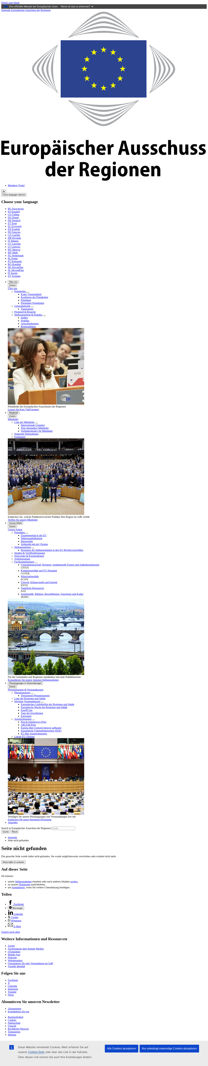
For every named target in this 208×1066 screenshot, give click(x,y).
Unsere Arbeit (15, 523)
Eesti (12, 223)
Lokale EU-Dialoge (24, 736)
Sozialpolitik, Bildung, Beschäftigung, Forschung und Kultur (52, 594)
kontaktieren (18, 887)
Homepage (25, 884)
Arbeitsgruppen (22, 558)
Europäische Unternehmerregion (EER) (41, 730)
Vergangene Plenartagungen (35, 695)
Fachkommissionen (24, 561)
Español (14, 211)
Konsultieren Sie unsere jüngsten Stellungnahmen (33, 680)
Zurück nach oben (10, 932)
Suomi (12, 273)
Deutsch (14, 220)
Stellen (24, 317)
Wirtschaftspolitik (30, 576)
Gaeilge (14, 235)
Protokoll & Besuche (25, 311)
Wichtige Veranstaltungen (27, 701)
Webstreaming (15, 960)
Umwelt (12, 1026)
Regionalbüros (28, 326)
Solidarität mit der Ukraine (34, 544)
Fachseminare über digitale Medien (26, 948)
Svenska (14, 276)
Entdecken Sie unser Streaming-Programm (29, 819)
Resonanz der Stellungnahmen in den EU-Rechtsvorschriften (52, 550)
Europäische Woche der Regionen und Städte (44, 707)
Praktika (25, 320)
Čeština (13, 214)
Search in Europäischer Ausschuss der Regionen (26, 828)
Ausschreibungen (30, 323)
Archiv (11, 945)
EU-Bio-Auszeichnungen (34, 733)
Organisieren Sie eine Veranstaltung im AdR (30, 963)
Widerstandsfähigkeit (31, 538)
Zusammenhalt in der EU (34, 535)
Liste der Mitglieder (24, 422)
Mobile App (14, 954)
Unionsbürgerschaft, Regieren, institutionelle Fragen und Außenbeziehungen (60, 564)
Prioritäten (20, 532)
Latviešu (14, 243)
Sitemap (12, 1034)
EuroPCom (26, 710)
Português (15, 261)
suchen (74, 881)
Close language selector (14, 194)
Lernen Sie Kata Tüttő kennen (23, 409)
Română (14, 264)
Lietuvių (14, 246)
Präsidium (26, 300)
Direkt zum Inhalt (10, 2)
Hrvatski (14, 238)
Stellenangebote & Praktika (28, 314)
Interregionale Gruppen (33, 425)
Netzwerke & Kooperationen (29, 556)
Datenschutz (14, 1023)
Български (16, 208)
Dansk (13, 217)
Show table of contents (13, 862)
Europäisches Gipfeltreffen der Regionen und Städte (47, 704)
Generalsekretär (22, 306)
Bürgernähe (27, 541)
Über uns (13, 282)
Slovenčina (15, 267)
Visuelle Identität (16, 966)
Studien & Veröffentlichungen (29, 553)
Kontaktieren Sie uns (18, 1011)
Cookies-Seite (36, 1052)
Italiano (13, 241)
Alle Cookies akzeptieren (121, 1048)
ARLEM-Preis (28, 724)
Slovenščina (16, 270)
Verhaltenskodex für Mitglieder (37, 431)
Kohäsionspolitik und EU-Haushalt (39, 570)
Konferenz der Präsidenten (34, 297)
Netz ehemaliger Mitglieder (35, 428)
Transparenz (27, 309)
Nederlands (16, 255)
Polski (13, 258)
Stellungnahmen (22, 547)
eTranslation (14, 951)
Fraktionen (19, 436)
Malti (13, 252)
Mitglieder (13, 413)
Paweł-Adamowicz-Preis (33, 722)
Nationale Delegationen (26, 434)
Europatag (26, 716)
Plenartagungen (22, 692)
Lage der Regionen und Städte (30, 698)
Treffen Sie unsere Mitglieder (23, 519)
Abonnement (14, 1008)
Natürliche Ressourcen (32, 588)
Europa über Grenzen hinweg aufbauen (41, 727)
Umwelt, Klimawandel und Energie (39, 582)
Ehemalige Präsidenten (32, 303)
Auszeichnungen (23, 719)
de (4, 191)
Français (14, 232)
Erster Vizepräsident (31, 294)
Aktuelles (13, 822)
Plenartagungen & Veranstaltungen (25, 683)
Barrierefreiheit (15, 1017)
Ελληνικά (14, 226)
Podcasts (12, 957)
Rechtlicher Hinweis (18, 1028)
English (14, 229)
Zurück (12, 285)
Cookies (12, 1020)
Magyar (14, 249)
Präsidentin (20, 291)
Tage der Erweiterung (32, 713)
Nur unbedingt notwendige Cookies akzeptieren (169, 1048)
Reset (14, 832)
